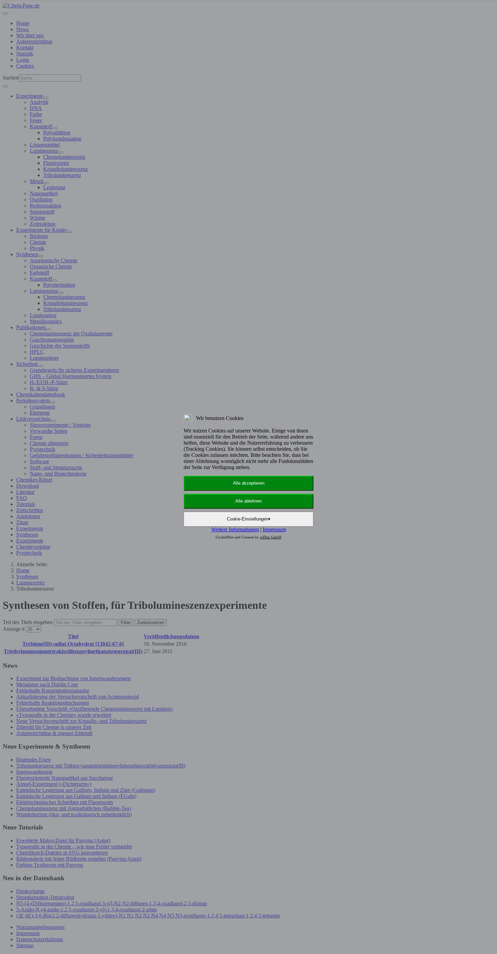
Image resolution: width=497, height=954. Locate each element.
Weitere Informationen (235, 529)
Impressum (274, 529)
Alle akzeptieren (248, 483)
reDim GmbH (270, 537)
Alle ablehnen (248, 501)
